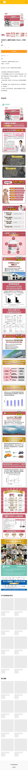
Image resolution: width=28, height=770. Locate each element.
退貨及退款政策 (15, 764)
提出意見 (14, 767)
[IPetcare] (4, 2)
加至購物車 (14, 51)
